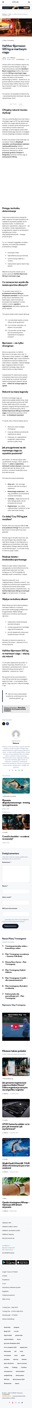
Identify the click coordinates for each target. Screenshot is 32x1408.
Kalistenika (7, 1351)
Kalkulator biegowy (8, 1234)
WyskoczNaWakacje (8, 1319)
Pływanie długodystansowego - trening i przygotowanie (16, 802)
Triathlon (24, 1367)
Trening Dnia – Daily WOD (10, 1307)
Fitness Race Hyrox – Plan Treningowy (15, 963)
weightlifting (8, 1375)
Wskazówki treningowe (9, 796)
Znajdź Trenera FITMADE (10, 1272)
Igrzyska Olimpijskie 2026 (12, 1343)
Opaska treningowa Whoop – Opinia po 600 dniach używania (15, 1204)
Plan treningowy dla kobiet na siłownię (16, 987)
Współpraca (6, 1279)
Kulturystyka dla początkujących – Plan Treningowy (14, 996)
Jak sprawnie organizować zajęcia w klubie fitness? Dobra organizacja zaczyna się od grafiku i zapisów (14, 1086)
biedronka (7, 1327)
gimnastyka (18, 1335)
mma (21, 1351)
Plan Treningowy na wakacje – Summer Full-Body (17, 955)
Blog (10, 14)
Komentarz (6, 862)
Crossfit (5, 832)
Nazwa (5, 886)
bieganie (16, 1327)
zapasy (17, 1383)
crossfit (16, 1331)
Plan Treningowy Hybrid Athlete (15, 971)
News (5, 40)
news (16, 1355)
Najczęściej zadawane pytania (11, 1287)
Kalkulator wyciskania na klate (11, 1230)
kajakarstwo (23, 1347)
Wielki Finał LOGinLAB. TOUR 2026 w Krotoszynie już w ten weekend (16, 1165)
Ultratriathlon (20, 1371)
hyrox (19, 1339)
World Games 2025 (18, 1379)
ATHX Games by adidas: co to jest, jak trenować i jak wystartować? (15, 1126)
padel (23, 1355)
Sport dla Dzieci (9, 1363)
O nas (4, 1283)
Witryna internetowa (9, 908)
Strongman (10, 40)
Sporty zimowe (22, 1363)
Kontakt (4, 1276)
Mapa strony (6, 1299)
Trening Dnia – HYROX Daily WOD (12, 1311)
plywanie (7, 1359)
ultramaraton (8, 1371)
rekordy (15, 1359)
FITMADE (4, 14)
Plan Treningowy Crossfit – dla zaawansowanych (16, 979)
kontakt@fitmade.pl (8, 1253)
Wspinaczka (7, 1383)
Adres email (6, 897)
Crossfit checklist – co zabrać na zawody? (15, 837)
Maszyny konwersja (8, 1238)
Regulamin (5, 1291)
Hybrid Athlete (9, 1339)
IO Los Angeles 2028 (10, 1347)
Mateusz (12, 58)
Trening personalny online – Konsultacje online (16, 947)
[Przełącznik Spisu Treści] (20, 104)
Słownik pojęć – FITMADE (10, 1315)
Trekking (14, 1367)
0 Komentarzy (20, 59)
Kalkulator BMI (6, 1223)
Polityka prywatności (8, 1295)
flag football (8, 1335)
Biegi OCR (7, 1331)
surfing (6, 1367)
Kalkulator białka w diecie (9, 1226)
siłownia (24, 1359)
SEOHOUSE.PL (6, 1396)
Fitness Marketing (8, 1078)
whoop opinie (20, 1375)
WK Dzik (6, 1379)
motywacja (7, 1355)
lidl (15, 1351)
